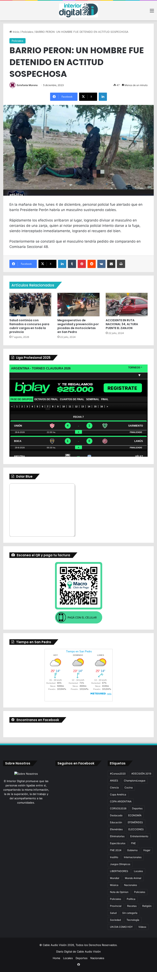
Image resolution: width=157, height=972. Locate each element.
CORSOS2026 (118, 808)
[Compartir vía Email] (111, 264)
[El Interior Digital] (78, 10)
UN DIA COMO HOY (121, 926)
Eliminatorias (117, 836)
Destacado (116, 815)
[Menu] (152, 12)
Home (56, 958)
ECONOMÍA (134, 815)
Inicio (15, 31)
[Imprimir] (121, 264)
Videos (142, 926)
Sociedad (115, 919)
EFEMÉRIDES (135, 822)
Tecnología (133, 919)
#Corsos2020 (118, 773)
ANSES (114, 780)
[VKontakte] (101, 264)
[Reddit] (91, 264)
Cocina (128, 787)
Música (114, 885)
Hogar (146, 850)
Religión (146, 905)
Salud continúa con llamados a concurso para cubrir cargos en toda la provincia (29, 326)
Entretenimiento (139, 836)
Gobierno (132, 850)
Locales (138, 871)
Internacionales (132, 857)
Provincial (115, 905)
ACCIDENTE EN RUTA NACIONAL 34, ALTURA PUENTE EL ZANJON (122, 324)
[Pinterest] (82, 264)
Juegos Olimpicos (120, 864)
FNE (133, 843)
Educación (116, 822)
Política (131, 898)
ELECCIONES (136, 829)
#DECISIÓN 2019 (141, 773)
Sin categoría (129, 912)
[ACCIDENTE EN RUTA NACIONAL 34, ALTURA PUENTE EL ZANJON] (127, 305)
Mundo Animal (133, 878)
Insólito (114, 857)
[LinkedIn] (103, 97)
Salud (113, 912)
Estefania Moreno (27, 85)
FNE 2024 (115, 850)
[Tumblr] (72, 264)
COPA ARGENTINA (120, 801)
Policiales (27, 31)
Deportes (137, 808)
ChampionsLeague (134, 780)
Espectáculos (117, 843)
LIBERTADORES (119, 871)
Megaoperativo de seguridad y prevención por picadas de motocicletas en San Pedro (78, 326)
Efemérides (116, 829)
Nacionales (130, 885)
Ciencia (114, 787)
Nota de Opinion (119, 892)
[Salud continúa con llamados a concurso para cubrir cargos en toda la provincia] (30, 305)
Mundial (114, 878)
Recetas (132, 905)
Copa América (118, 794)
